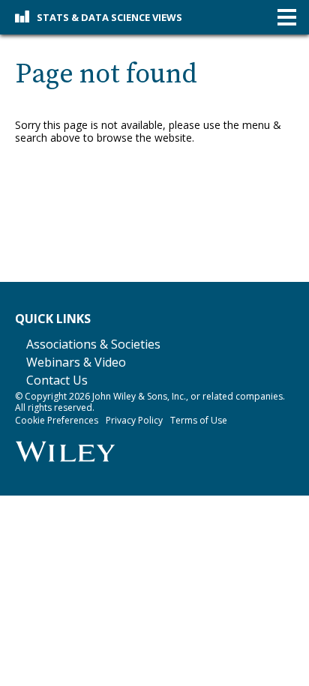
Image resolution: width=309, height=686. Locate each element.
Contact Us (57, 380)
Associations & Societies (93, 344)
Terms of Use (198, 420)
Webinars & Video (76, 362)
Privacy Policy (134, 420)
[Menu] (287, 17)
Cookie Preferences (56, 420)
